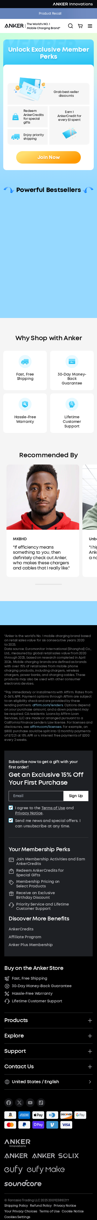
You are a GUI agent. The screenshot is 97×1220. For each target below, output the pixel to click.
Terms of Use (53, 808)
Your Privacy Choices (20, 1211)
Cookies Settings (17, 1217)
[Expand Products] (90, 1020)
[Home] (34, 26)
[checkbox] (11, 807)
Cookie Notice (73, 1211)
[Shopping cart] (80, 26)
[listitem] (8, 1102)
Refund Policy (40, 1206)
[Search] (70, 26)
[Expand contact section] (90, 1066)
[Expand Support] (90, 1051)
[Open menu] (90, 26)
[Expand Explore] (90, 1036)
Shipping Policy (16, 1206)
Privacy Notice (29, 813)
